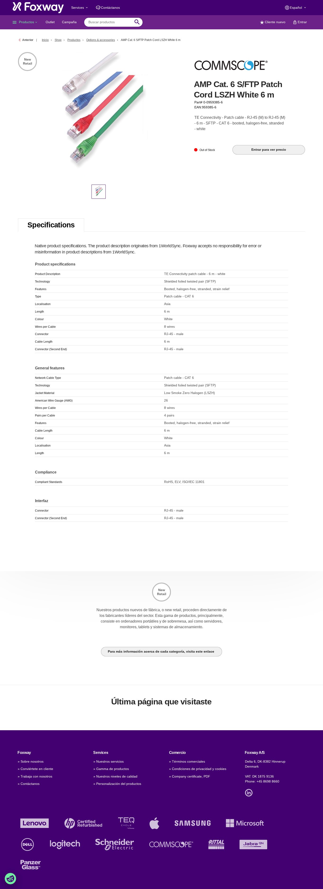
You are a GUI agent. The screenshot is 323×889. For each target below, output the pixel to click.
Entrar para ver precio (268, 149)
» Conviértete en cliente (35, 769)
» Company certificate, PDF (189, 776)
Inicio (45, 40)
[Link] (250, 792)
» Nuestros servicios (108, 761)
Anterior (27, 40)
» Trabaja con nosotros (35, 776)
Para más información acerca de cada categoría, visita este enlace (161, 651)
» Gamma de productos (111, 769)
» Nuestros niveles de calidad (115, 776)
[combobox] (110, 22)
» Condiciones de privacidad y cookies (197, 769)
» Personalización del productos (117, 784)
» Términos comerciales (187, 761)
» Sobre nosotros (31, 761)
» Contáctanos (28, 784)
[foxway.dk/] (38, 7)
